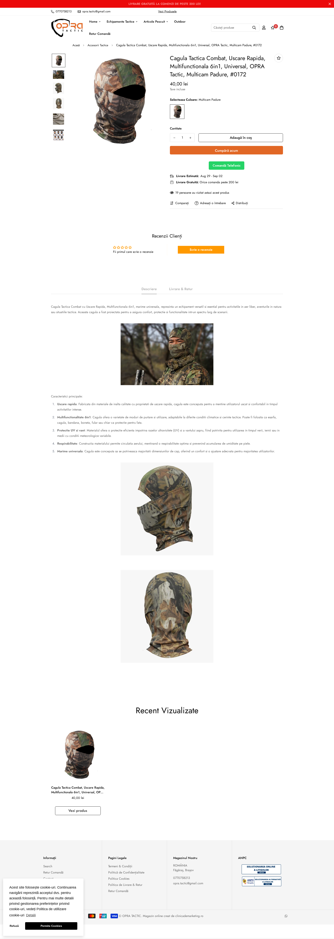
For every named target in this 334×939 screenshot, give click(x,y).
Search (47, 866)
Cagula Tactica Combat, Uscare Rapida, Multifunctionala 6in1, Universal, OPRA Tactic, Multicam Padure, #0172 (78, 790)
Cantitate (176, 128)
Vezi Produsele (167, 11)
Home (93, 21)
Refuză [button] (14, 925)
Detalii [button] (31, 915)
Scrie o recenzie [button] (201, 249)
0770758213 (181, 878)
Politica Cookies (118, 878)
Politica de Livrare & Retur (125, 885)
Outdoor (180, 21)
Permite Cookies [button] (51, 925)
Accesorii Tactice (98, 45)
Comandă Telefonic (226, 165)
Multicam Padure (177, 111)
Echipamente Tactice (120, 21)
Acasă (76, 45)
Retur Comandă (99, 34)
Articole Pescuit (154, 21)
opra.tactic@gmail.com (188, 883)
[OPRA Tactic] (67, 27)
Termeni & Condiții (120, 866)
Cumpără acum (226, 150)
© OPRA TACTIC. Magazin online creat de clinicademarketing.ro (161, 916)
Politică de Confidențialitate (126, 872)
